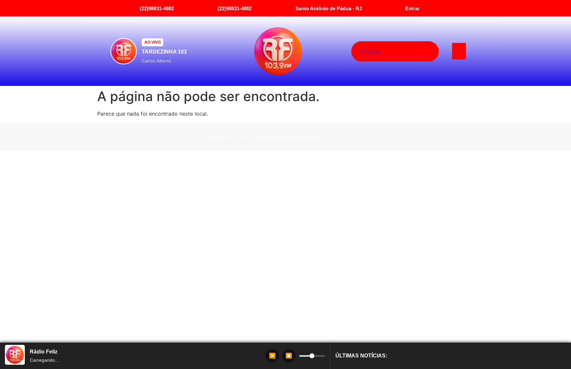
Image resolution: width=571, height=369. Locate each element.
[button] (459, 51)
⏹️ (289, 355)
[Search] (420, 51)
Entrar (412, 8)
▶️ (272, 355)
